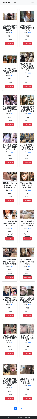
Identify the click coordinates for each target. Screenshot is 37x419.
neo (12, 33)
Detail (10, 39)
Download (9, 43)
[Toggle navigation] (32, 2)
